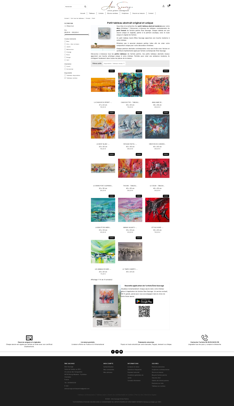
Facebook (112, 351)
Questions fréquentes (135, 369)
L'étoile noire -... (157, 227)
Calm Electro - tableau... (130, 102)
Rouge (68, 57)
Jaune (68, 46)
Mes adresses (107, 372)
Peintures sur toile (158, 383)
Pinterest (117, 351)
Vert (68, 60)
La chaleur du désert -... (103, 102)
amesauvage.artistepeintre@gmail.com (76, 388)
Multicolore (70, 49)
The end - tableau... (130, 185)
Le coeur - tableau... (157, 185)
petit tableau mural (126, 38)
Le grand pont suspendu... (103, 185)
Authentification (108, 367)
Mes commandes (108, 369)
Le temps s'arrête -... (130, 269)
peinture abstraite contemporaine (134, 48)
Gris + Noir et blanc (73, 44)
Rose (68, 54)
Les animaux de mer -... (103, 269)
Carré (68, 66)
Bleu (68, 41)
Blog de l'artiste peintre (159, 375)
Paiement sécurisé (133, 372)
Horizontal (70, 69)
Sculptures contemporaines (160, 369)
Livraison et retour (133, 367)
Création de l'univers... (157, 144)
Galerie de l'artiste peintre (160, 380)
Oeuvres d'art (156, 378)
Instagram (121, 351)
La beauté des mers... (103, 227)
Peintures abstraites (158, 367)
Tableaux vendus (72, 78)
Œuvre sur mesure (157, 372)
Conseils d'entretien (134, 380)
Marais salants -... (130, 227)
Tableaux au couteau (158, 386)
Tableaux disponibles (73, 75)
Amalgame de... (157, 102)
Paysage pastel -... (130, 144)
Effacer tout (69, 26)
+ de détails (103, 107)
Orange (69, 52)
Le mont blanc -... (103, 144)
